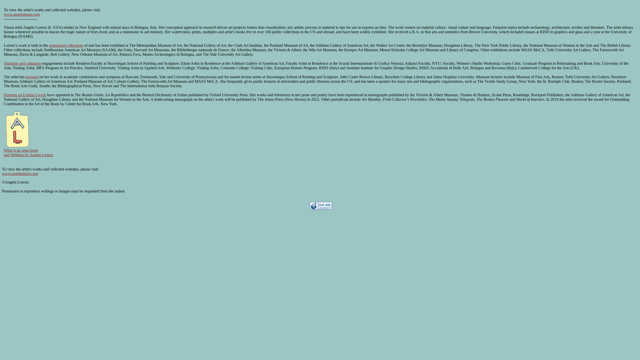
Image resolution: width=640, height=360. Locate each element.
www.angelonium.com (22, 14)
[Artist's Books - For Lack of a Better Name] (18, 147)
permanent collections (66, 45)
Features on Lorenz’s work (25, 95)
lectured (32, 77)
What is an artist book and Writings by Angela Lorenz (28, 152)
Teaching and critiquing (22, 63)
